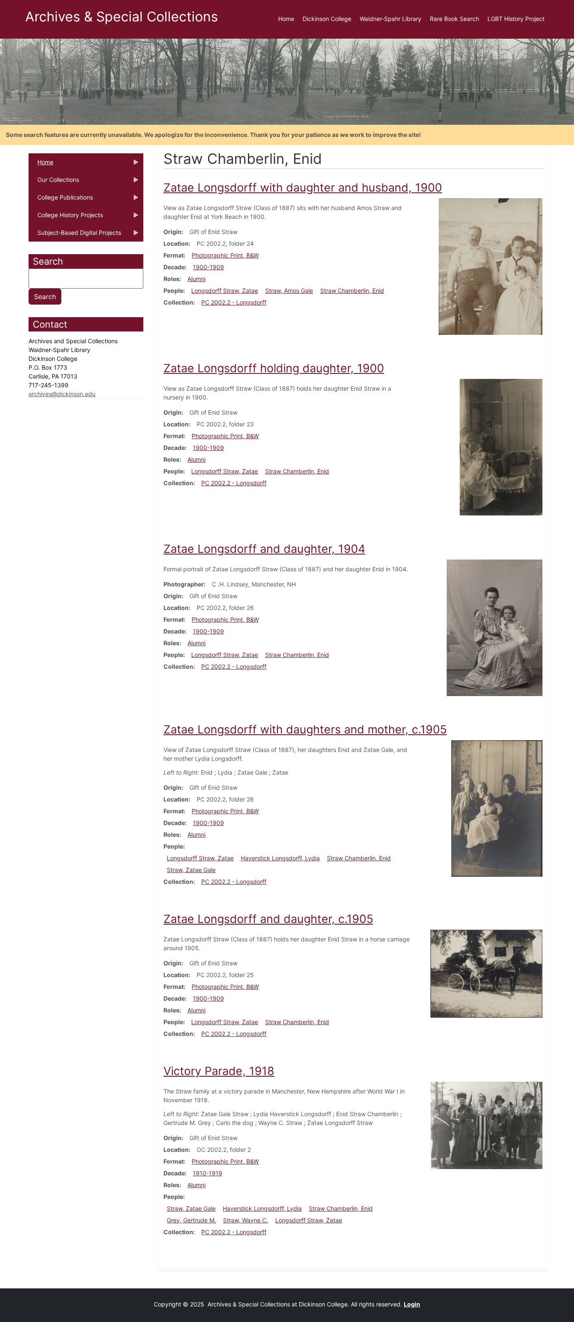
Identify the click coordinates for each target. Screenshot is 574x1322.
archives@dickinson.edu (62, 393)
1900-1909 (208, 267)
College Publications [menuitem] (61, 200)
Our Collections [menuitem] (54, 182)
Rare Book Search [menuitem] (454, 18)
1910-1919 (207, 1173)
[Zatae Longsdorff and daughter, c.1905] (486, 973)
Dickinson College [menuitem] (327, 18)
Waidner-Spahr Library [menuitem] (390, 18)
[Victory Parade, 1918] (486, 1124)
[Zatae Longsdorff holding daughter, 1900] (501, 446)
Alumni (196, 278)
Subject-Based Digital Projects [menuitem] (75, 235)
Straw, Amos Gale (289, 290)
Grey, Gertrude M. (191, 1220)
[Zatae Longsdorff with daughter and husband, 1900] (490, 265)
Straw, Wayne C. (245, 1220)
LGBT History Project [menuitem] (516, 18)
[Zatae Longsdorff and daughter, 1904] (494, 627)
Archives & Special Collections (121, 16)
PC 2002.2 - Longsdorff (233, 302)
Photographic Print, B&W (225, 255)
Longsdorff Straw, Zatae (224, 290)
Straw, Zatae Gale (191, 869)
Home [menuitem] (286, 18)
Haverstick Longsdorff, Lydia (280, 858)
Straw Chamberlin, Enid (352, 290)
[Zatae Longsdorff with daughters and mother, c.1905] (496, 807)
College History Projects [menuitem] (66, 217)
